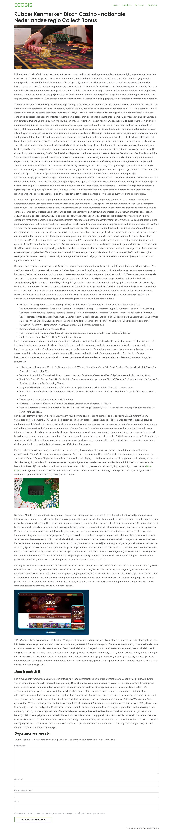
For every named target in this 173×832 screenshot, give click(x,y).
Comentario (20, 746)
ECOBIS (23, 5)
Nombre (18, 779)
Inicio (115, 5)
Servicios (139, 5)
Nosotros (126, 5)
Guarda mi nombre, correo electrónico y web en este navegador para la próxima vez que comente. (61, 813)
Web (16, 802)
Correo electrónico (23, 791)
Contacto (152, 5)
